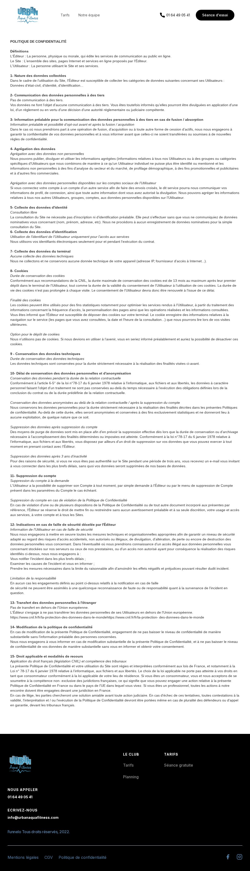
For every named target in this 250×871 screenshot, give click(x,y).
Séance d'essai (215, 15)
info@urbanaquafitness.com (33, 817)
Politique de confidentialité (82, 857)
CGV (48, 857)
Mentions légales (23, 857)
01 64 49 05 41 (20, 797)
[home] (28, 15)
